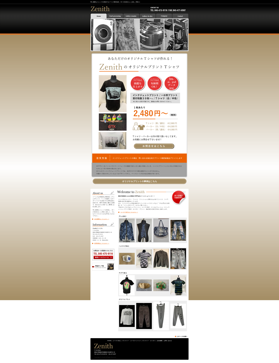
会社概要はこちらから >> (101, 219)
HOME (109, 340)
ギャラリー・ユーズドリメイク (131, 340)
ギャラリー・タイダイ (148, 340)
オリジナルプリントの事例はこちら (139, 181)
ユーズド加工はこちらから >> (129, 212)
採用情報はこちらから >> (101, 243)
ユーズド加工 (117, 340)
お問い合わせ (168, 340)
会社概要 (159, 340)
